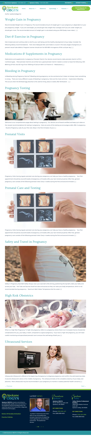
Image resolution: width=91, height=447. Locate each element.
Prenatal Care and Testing (22, 188)
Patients (63, 8)
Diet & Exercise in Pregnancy (24, 36)
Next (83, 386)
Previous (8, 386)
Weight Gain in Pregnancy (23, 19)
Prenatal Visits (15, 134)
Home (24, 8)
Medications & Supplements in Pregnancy (33, 54)
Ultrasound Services (18, 341)
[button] (36, 426)
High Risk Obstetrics (19, 295)
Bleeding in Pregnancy (20, 71)
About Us (31, 8)
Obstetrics (43, 8)
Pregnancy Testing (17, 88)
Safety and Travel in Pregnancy (26, 241)
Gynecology (52, 8)
